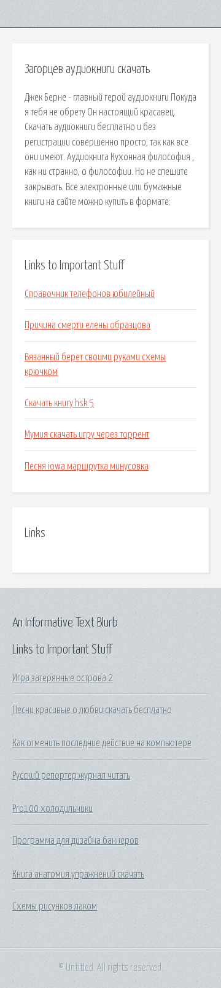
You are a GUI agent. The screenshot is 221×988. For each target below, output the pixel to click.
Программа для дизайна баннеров (75, 841)
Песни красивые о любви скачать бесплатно (92, 710)
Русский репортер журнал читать (71, 776)
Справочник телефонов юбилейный (90, 294)
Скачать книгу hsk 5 (59, 403)
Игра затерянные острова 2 (62, 678)
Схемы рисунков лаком (54, 906)
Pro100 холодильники (52, 809)
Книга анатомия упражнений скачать (78, 874)
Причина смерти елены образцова (87, 325)
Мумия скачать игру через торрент (87, 434)
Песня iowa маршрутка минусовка (87, 466)
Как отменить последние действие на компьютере (102, 743)
